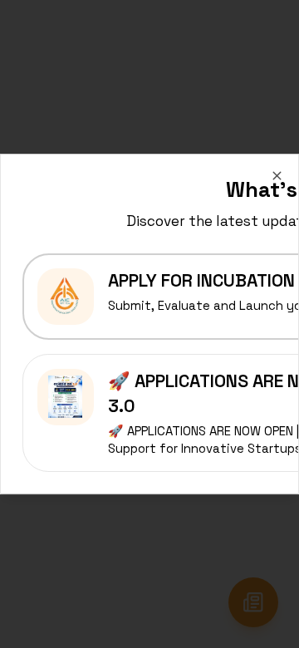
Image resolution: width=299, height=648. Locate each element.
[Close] (277, 176)
